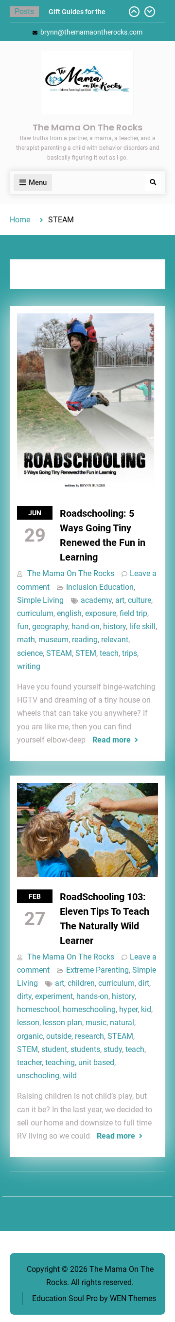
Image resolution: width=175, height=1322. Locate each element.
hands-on (92, 996)
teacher (29, 1062)
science (30, 653)
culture (139, 600)
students (85, 1049)
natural (122, 1022)
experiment (54, 996)
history (114, 626)
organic (30, 1036)
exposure (100, 613)
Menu (38, 182)
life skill (142, 626)
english (69, 613)
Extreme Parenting (97, 970)
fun (23, 626)
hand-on (85, 626)
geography (50, 626)
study (113, 1049)
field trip (133, 613)
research (89, 1036)
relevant (114, 639)
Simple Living (40, 600)
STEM (85, 653)
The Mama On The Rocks (87, 127)
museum (53, 639)
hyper (128, 1009)
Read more (111, 739)
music (96, 1022)
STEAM (59, 653)
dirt (143, 983)
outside (58, 1036)
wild (70, 1075)
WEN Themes (133, 1298)
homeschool (38, 1009)
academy (96, 600)
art (119, 600)
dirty (24, 996)
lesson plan (62, 1022)
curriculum (35, 613)
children (81, 983)
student (54, 1049)
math (26, 639)
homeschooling (89, 1009)
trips (129, 653)
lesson (28, 1022)
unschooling (38, 1075)
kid (146, 1009)
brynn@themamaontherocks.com (91, 32)
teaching (60, 1062)
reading (85, 639)
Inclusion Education (100, 587)
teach (109, 653)
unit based (96, 1062)
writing (28, 666)
